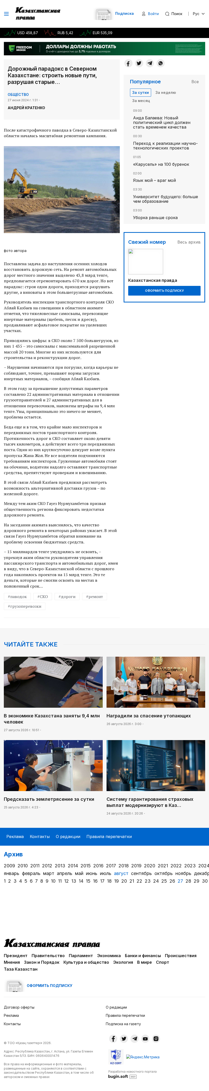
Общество (18, 94)
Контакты (40, 836)
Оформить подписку (164, 291)
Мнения (12, 962)
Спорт (162, 962)
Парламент (81, 955)
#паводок (17, 596)
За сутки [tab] (140, 92)
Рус (196, 13)
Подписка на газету (123, 1024)
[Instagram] (156, 1039)
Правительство (48, 955)
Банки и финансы (143, 955)
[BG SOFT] (132, 1074)
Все (195, 81)
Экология (123, 962)
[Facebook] (128, 63)
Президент (16, 955)
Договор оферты (19, 1007)
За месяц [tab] (141, 100)
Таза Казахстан (20, 969)
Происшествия (181, 955)
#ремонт (94, 596)
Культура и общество (86, 962)
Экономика (109, 955)
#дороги (67, 596)
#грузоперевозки (24, 606)
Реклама (15, 836)
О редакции (68, 836)
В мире (144, 962)
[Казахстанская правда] (38, 13)
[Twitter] (139, 63)
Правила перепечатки (109, 836)
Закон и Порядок (41, 962)
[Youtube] (145, 1039)
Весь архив (189, 242)
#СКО (42, 596)
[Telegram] (150, 63)
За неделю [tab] (165, 92)
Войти (153, 13)
